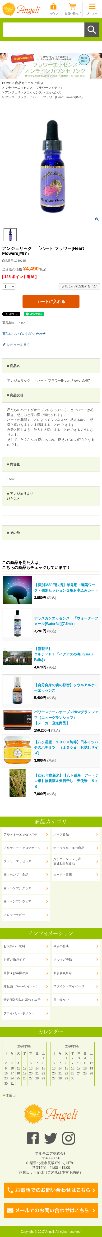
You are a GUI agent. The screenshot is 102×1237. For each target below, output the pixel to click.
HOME (6, 83)
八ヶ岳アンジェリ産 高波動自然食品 (67, 861)
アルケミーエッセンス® (20, 834)
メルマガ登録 (62, 959)
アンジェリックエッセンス (23, 92)
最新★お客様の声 (16, 973)
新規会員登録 (62, 973)
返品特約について (15, 323)
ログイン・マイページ (68, 986)
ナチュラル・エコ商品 (68, 848)
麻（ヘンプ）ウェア (17, 901)
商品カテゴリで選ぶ (29, 83)
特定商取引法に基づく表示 (22, 1000)
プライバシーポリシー (19, 1013)
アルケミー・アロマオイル (22, 848)
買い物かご (61, 1000)
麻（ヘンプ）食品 (16, 874)
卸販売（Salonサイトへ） (21, 986)
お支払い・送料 (14, 946)
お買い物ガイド (14, 959)
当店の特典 (61, 946)
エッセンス (53, 92)
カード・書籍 (62, 874)
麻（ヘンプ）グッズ (17, 888)
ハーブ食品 (61, 834)
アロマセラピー (14, 915)
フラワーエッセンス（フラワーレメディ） (34, 87)
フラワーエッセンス (17, 861)
